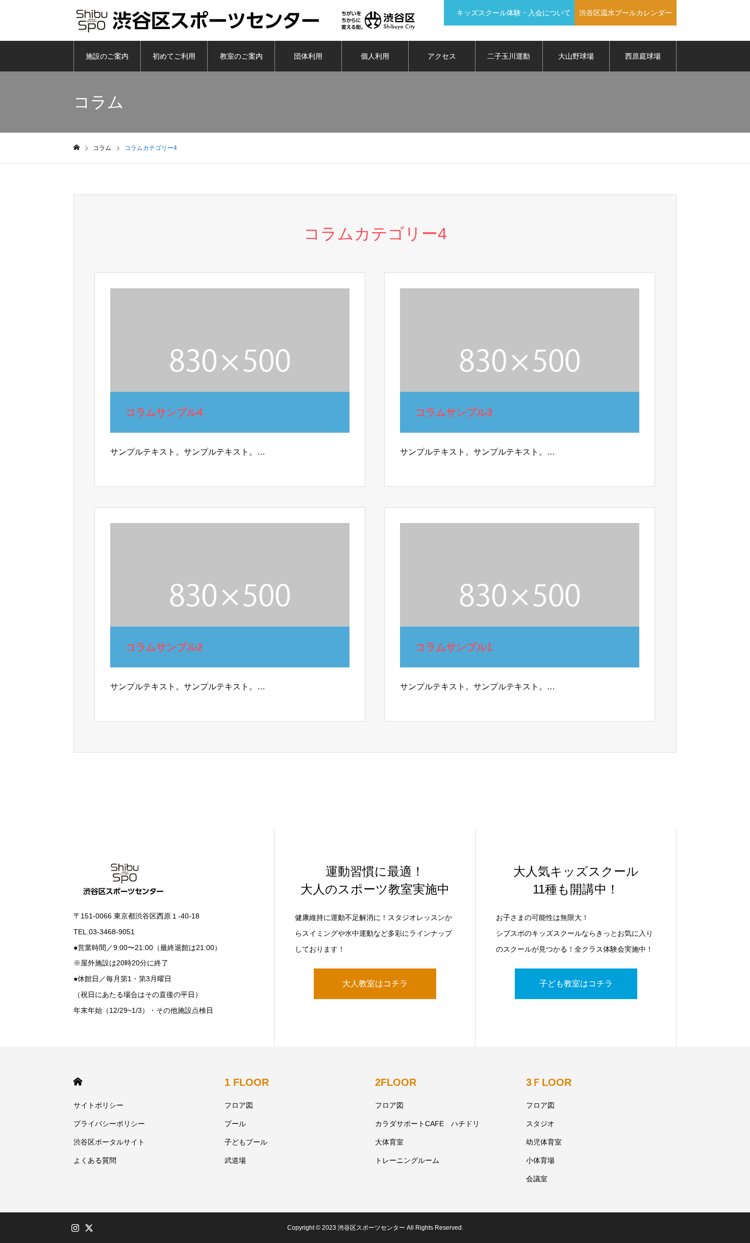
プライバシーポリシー (109, 1124)
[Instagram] (75, 1228)
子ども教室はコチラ (576, 983)
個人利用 (375, 56)
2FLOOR (395, 1082)
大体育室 (389, 1142)
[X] (89, 1228)
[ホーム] (76, 147)
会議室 (536, 1179)
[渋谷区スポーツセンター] (245, 20)
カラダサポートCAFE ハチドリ (427, 1124)
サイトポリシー (98, 1105)
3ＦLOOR (548, 1082)
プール (235, 1124)
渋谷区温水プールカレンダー (625, 13)
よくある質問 (94, 1160)
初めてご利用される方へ (174, 61)
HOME (77, 1081)
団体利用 (308, 56)
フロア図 (238, 1105)
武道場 (235, 1160)
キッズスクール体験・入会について (510, 13)
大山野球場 (576, 56)
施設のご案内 (107, 56)
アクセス (442, 56)
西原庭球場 (643, 56)
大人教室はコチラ (375, 983)
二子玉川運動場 (508, 61)
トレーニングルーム (407, 1160)
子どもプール (245, 1142)
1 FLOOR (246, 1082)
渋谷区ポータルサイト (109, 1142)
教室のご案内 (241, 56)
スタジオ (540, 1124)
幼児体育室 (544, 1142)
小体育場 (540, 1160)
